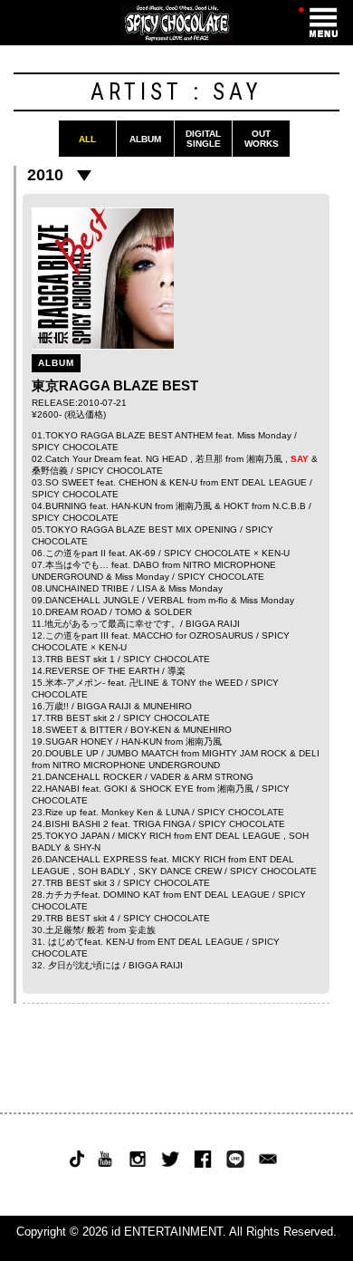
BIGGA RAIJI (213, 624)
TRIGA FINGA (161, 824)
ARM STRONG (222, 777)
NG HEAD (166, 459)
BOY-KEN (150, 730)
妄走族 (142, 930)
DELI (309, 753)
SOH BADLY (104, 871)
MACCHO (153, 635)
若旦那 (209, 459)
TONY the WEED (207, 683)
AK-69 (142, 553)
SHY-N (86, 847)
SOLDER (173, 612)
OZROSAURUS (221, 635)
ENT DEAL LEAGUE (264, 482)
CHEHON (138, 482)
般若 (96, 930)
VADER (165, 777)
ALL (87, 139)
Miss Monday (264, 435)
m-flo (218, 600)
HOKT (236, 506)
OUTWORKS (261, 139)
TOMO (128, 612)
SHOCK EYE (166, 789)
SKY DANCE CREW (180, 871)
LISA (147, 588)
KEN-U (183, 482)
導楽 (176, 671)
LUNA (177, 812)
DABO (146, 565)
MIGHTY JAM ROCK (244, 753)
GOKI (116, 789)
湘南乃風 (264, 459)
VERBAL (166, 600)
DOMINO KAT (131, 895)
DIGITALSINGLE (203, 139)
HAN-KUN (131, 506)
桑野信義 (50, 471)
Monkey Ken (127, 812)
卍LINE (144, 683)
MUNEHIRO (167, 706)
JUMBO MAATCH (142, 753)
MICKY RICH (144, 836)
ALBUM (145, 139)
